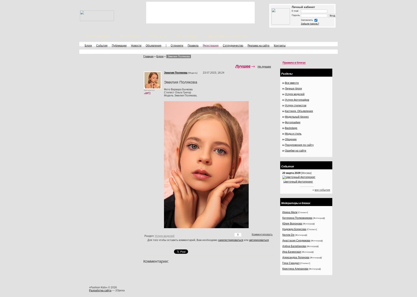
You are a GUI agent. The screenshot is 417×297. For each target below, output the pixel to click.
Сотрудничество (233, 45)
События (102, 45)
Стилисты (158, 36)
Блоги (88, 45)
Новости (136, 45)
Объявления (153, 45)
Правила (193, 45)
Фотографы (129, 36)
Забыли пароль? (310, 23)
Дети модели (98, 36)
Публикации (119, 45)
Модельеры (187, 36)
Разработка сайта (100, 290)
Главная (148, 56)
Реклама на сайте (259, 45)
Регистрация (210, 45)
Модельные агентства (227, 36)
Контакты (280, 45)
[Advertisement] (200, 12)
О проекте (177, 45)
